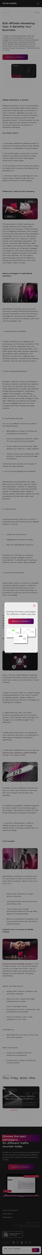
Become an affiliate (20, 621)
